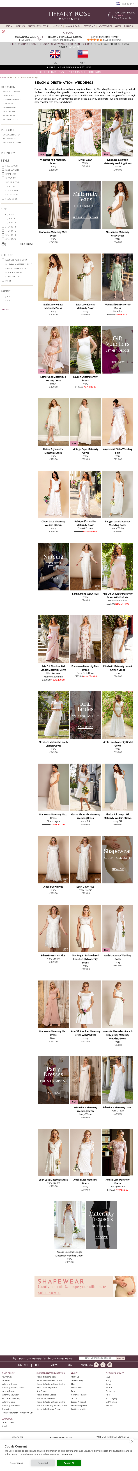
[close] (132, 1441)
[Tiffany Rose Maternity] (53, 22)
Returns (109, 1387)
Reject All (43, 1463)
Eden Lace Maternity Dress (53, 1179)
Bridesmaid (9, 111)
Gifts (118, 26)
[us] (83, 59)
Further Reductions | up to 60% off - (69, 72)
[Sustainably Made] (39, 38)
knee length (12, 169)
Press (73, 1391)
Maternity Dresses (9, 1384)
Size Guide (26, 244)
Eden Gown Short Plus (53, 955)
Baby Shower (41, 1391)
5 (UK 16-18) (10, 235)
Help (38, 1365)
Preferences (16, 1463)
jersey (8, 296)
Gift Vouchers (111, 1402)
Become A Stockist (78, 1402)
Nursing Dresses (11, 99)
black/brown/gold (15, 272)
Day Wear (8, 103)
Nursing (57, 26)
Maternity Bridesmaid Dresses (48, 1409)
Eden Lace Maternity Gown (117, 1107)
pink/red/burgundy (15, 268)
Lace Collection (11, 134)
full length (12, 165)
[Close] (74, 47)
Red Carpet (9, 95)
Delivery (109, 1384)
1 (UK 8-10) (10, 218)
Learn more (66, 1454)
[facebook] (96, 1364)
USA (82, 62)
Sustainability (77, 1380)
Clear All (6, 309)
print (8, 280)
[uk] (55, 59)
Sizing (108, 1380)
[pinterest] (103, 1364)
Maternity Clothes (38, 26)
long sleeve (11, 190)
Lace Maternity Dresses (45, 1398)
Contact (23, 1365)
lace (7, 300)
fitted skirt (11, 194)
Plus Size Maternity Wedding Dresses (52, 1405)
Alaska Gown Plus (53, 886)
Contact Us (110, 1391)
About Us (75, 1377)
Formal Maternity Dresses (47, 1387)
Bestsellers (6, 1380)
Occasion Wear (8, 1422)
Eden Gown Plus (85, 886)
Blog (68, 1365)
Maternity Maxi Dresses (46, 1394)
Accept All (69, 1463)
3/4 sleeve (10, 186)
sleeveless (10, 178)
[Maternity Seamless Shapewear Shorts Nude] (85, 1297)
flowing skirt (12, 198)
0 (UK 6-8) (9, 214)
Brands (128, 26)
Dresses (20, 26)
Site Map (109, 1405)
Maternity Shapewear (11, 1405)
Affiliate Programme (79, 1405)
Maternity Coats (12, 142)
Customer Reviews (78, 1394)
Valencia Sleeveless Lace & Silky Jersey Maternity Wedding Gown (117, 1035)
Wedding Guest (11, 119)
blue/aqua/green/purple (18, 264)
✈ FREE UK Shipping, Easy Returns (69, 67)
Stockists (74, 1398)
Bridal (9, 26)
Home (3, 77)
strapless (10, 174)
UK (55, 62)
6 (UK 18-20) (10, 239)
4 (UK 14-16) (10, 230)
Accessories (105, 26)
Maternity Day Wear (10, 1394)
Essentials (89, 26)
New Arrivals (7, 1377)
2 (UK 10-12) (10, 222)
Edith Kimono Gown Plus (85, 593)
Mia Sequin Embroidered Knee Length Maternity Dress (85, 959)
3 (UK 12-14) (10, 226)
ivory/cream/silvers (16, 260)
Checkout (69, 33)
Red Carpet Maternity (11, 1398)
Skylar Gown (85, 159)
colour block (13, 276)
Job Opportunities (78, 1409)
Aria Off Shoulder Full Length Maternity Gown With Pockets (53, 670)
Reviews (53, 1365)
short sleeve (12, 182)
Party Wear (9, 115)
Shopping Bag (111, 1398)
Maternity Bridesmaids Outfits (49, 1380)
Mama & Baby (73, 26)
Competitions (76, 1387)
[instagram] (110, 1364)
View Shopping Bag (123, 18)
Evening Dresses (11, 91)
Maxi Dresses (9, 107)
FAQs (108, 1377)
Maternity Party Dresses (46, 1377)
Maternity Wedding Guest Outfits (50, 1384)
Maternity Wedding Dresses (13, 1387)
